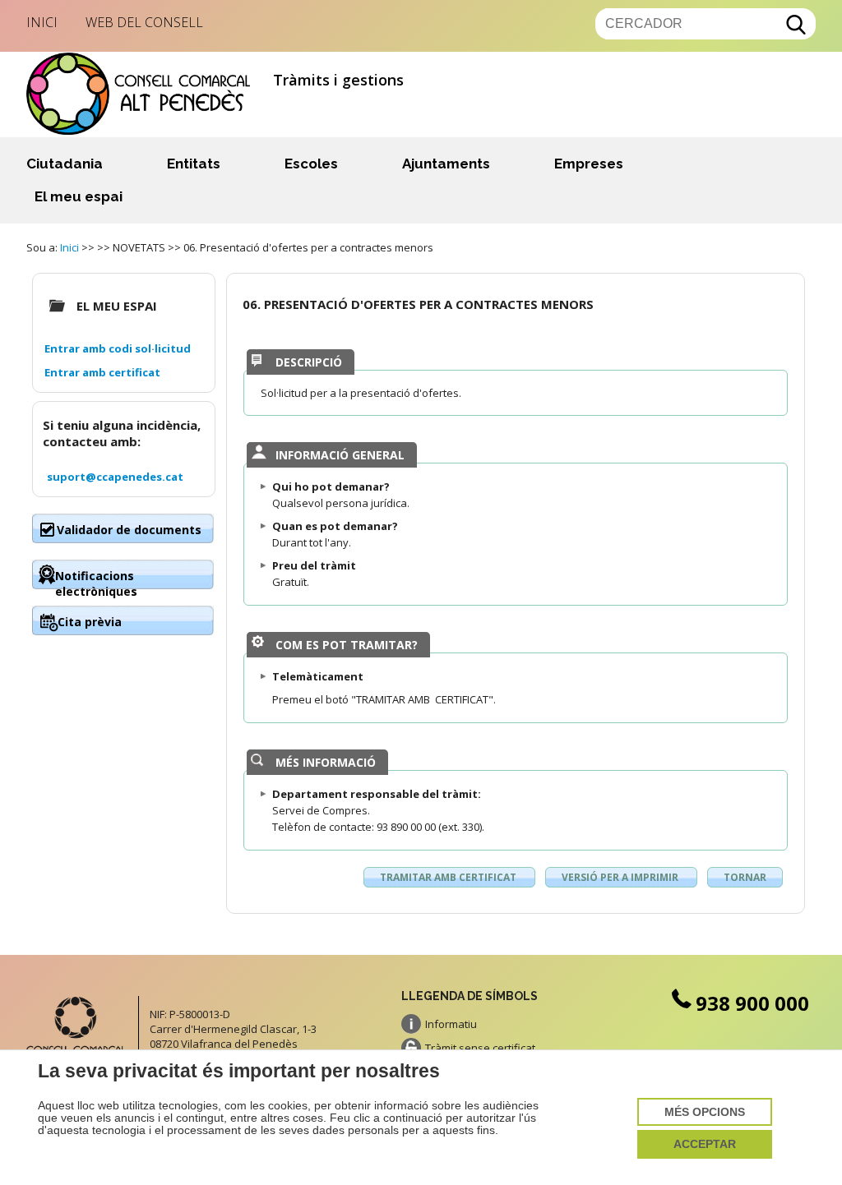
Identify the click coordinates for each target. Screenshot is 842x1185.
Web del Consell (144, 22)
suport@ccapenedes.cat (115, 476)
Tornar (745, 877)
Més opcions (704, 1112)
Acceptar (704, 1144)
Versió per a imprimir (621, 877)
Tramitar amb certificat (449, 877)
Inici (42, 22)
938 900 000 (752, 1003)
